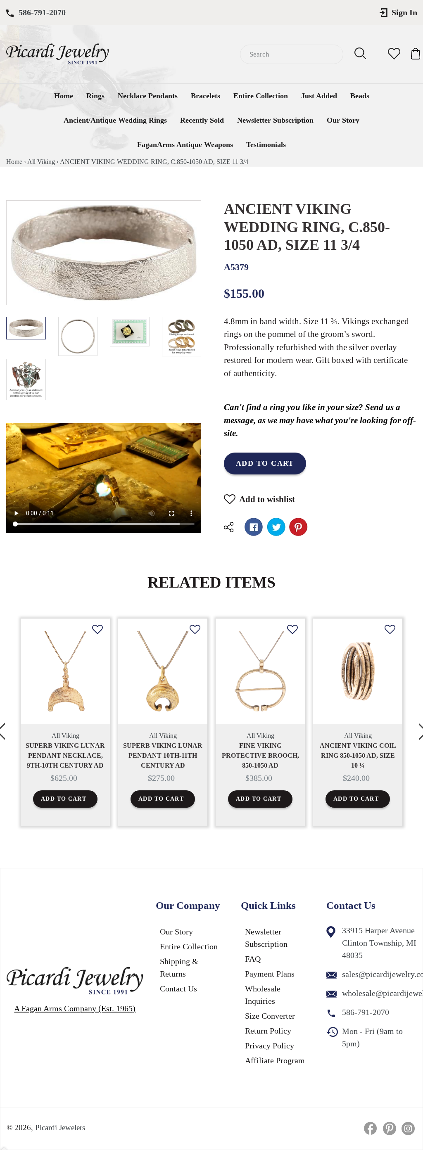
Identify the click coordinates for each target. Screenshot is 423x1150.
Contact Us (178, 988)
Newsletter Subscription (275, 120)
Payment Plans (270, 973)
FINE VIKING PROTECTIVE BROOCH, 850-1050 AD (260, 755)
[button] (97, 636)
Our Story (343, 120)
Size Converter (270, 1015)
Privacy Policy (269, 1045)
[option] (65, 722)
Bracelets (205, 96)
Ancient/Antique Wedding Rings (115, 120)
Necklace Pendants (148, 96)
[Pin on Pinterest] (298, 527)
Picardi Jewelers (60, 1127)
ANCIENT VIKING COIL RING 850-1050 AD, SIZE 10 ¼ (358, 755)
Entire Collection (260, 96)
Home (63, 96)
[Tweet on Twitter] (276, 527)
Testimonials (266, 144)
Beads (359, 96)
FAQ (253, 958)
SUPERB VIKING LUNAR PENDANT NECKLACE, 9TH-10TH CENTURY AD (65, 755)
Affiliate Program (275, 1060)
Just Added (319, 96)
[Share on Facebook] (254, 527)
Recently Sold (202, 120)
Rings (95, 96)
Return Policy (268, 1030)
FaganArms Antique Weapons (185, 144)
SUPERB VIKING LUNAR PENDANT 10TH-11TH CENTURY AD (162, 755)
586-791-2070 (42, 12)
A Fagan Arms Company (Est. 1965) (74, 1008)
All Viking (41, 161)
